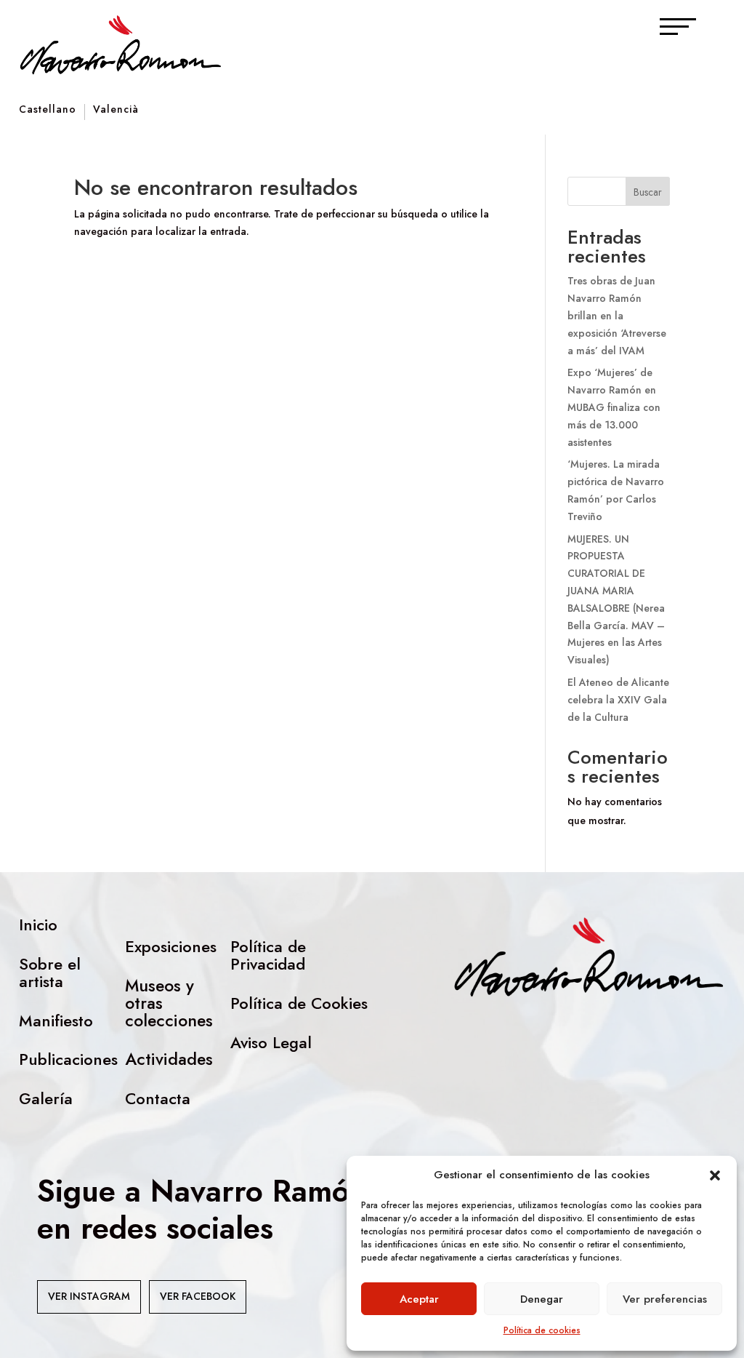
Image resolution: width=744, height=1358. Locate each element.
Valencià (116, 110)
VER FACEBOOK (197, 1296)
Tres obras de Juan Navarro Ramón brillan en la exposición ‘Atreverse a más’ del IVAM (616, 315)
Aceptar (419, 1299)
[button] (715, 1175)
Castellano (47, 110)
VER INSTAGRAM (89, 1296)
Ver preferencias (665, 1299)
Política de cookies (542, 1330)
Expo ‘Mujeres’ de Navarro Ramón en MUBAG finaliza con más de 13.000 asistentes (613, 407)
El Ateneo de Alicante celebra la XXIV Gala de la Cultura (618, 699)
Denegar (541, 1299)
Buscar (648, 192)
